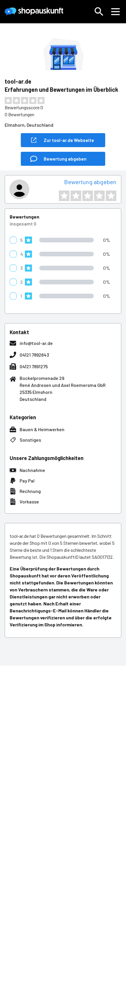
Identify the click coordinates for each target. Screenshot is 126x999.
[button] (99, 11)
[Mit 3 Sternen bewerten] (87, 196)
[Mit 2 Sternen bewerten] (76, 196)
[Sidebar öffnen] (115, 11)
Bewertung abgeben (90, 181)
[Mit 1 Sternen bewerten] (64, 196)
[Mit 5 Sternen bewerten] (111, 196)
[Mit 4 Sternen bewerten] (99, 196)
